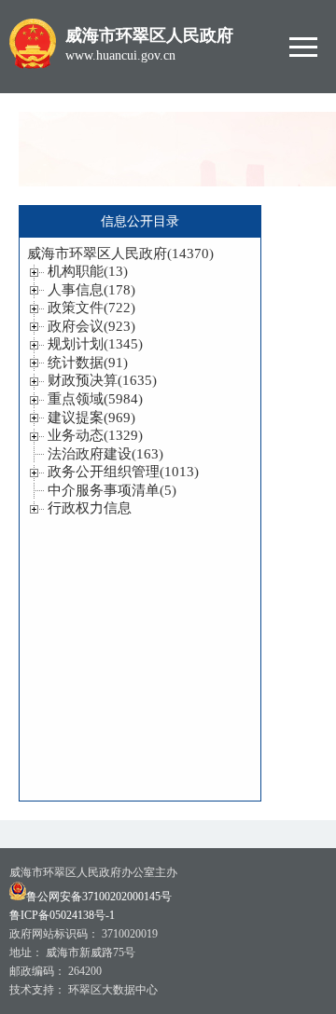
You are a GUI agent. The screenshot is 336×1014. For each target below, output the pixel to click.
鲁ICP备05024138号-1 (62, 915)
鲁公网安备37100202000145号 (99, 896)
